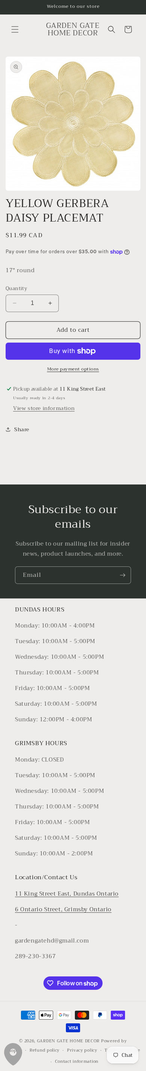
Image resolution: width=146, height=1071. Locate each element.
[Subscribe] (122, 575)
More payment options (73, 369)
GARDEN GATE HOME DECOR (68, 1041)
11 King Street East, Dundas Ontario (67, 894)
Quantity (16, 288)
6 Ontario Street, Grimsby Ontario (63, 909)
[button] (15, 29)
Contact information (76, 1061)
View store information (43, 408)
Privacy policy (82, 1050)
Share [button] (21, 429)
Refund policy (45, 1050)
